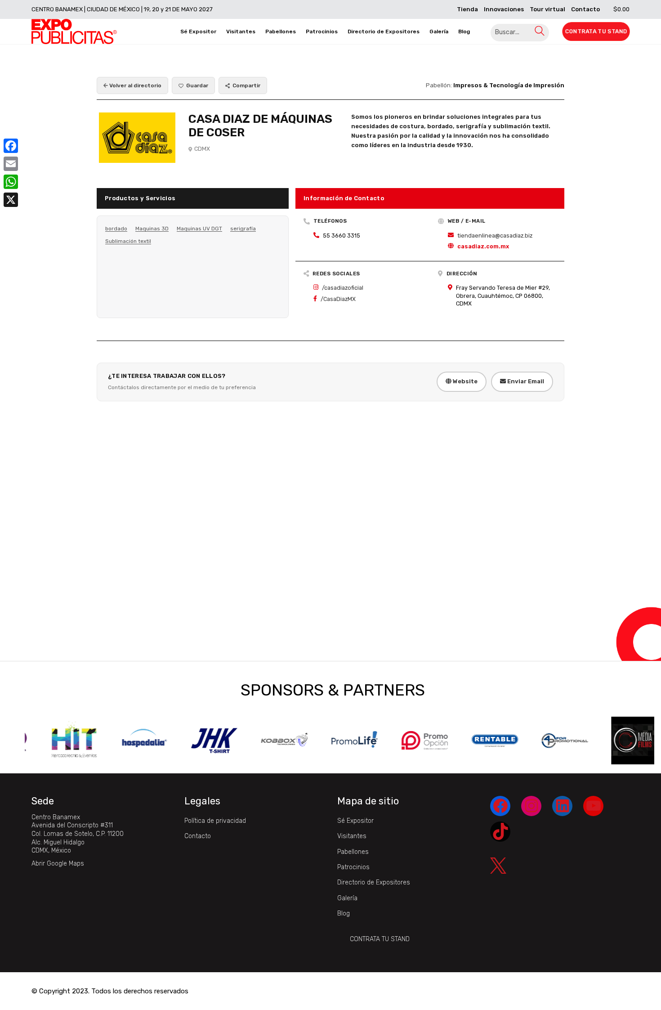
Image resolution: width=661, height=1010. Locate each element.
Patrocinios (353, 867)
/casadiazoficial (342, 287)
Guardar (197, 85)
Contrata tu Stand (380, 939)
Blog (343, 913)
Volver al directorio (134, 85)
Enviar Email (525, 381)
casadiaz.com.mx (483, 246)
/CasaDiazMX (338, 299)
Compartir (246, 85)
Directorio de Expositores (373, 882)
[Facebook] (11, 146)
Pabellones (353, 852)
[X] (11, 200)
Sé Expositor (355, 821)
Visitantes (351, 836)
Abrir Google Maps (57, 863)
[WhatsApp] (11, 182)
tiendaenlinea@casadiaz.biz (494, 235)
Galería (347, 898)
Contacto (197, 836)
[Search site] (540, 32)
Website (464, 381)
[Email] (11, 164)
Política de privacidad (215, 821)
